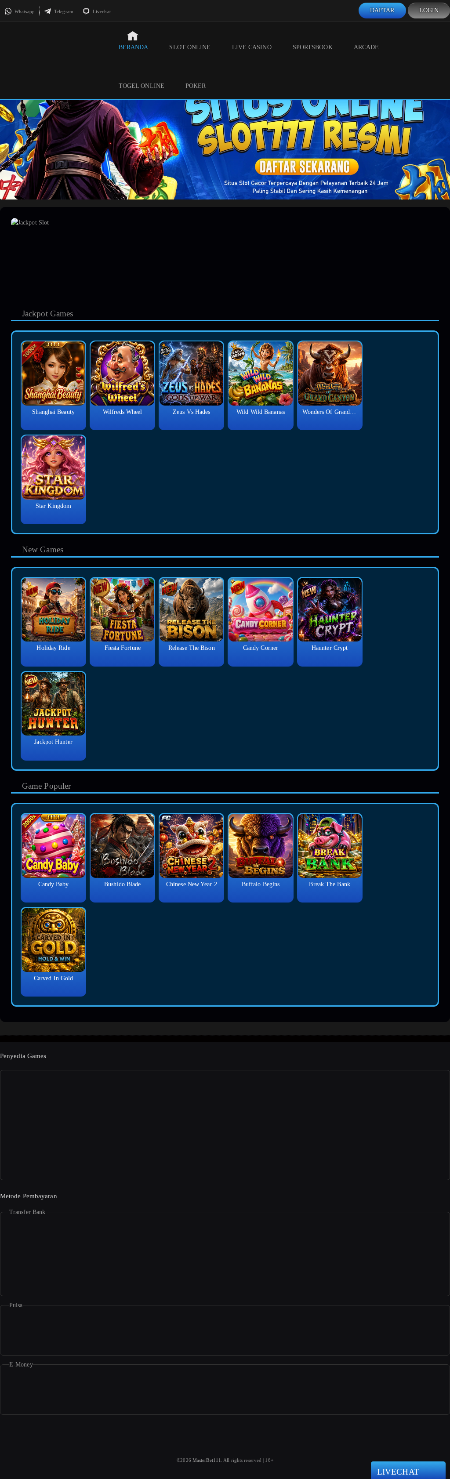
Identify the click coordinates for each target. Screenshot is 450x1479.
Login (429, 10)
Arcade (366, 47)
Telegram (63, 11)
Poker (195, 86)
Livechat (101, 11)
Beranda (134, 47)
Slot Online (189, 47)
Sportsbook (313, 47)
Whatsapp (24, 11)
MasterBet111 (206, 1460)
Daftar (382, 10)
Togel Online (141, 86)
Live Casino (252, 47)
